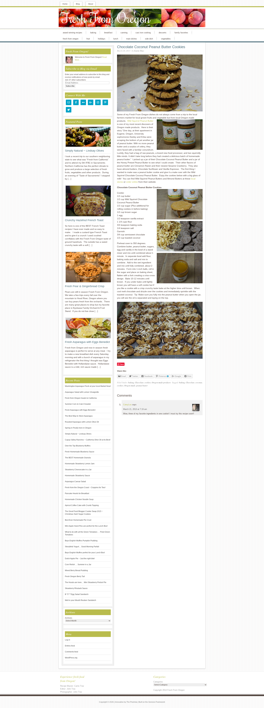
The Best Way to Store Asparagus (79, 416)
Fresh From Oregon (105, 17)
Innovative (119, 702)
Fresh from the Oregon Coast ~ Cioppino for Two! (85, 487)
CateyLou (127, 404)
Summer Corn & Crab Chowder (78, 404)
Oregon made (129, 385)
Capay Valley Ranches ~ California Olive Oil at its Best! (87, 440)
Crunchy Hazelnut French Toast (84, 220)
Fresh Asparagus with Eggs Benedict (87, 342)
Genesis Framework (156, 702)
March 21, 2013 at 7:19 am (135, 409)
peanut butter (142, 385)
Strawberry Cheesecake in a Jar (78, 470)
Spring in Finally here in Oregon (78, 428)
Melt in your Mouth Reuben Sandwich (80, 600)
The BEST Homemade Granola (78, 458)
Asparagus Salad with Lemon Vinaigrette (82, 392)
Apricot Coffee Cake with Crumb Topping (82, 505)
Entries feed (70, 646)
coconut (198, 382)
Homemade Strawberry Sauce (77, 475)
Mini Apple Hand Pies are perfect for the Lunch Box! (86, 526)
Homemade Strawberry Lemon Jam (79, 464)
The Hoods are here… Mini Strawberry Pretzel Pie (85, 582)
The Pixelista (132, 702)
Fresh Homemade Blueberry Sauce (79, 452)
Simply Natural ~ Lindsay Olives (84, 150)
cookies (148, 382)
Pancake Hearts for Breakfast (77, 493)
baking (131, 382)
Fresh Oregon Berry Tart (75, 576)
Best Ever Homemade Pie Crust (78, 520)
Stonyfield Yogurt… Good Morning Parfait (82, 547)
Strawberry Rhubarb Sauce (76, 588)
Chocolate (139, 382)
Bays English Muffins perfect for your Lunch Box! (85, 553)
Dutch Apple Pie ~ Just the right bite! (80, 558)
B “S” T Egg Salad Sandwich (76, 594)
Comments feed (71, 652)
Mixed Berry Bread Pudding (76, 570)
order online (132, 182)
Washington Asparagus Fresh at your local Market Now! (88, 386)
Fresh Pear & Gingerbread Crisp (84, 286)
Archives (68, 618)
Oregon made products (161, 382)
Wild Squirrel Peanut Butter (140, 121)
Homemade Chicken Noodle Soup (79, 499)
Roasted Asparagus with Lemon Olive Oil (82, 422)
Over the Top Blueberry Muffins (77, 446)
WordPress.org (71, 658)
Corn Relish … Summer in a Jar (78, 564)
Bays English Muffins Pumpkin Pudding (81, 541)
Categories (158, 682)
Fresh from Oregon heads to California (81, 398)
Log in (67, 640)
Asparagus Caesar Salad (75, 481)
